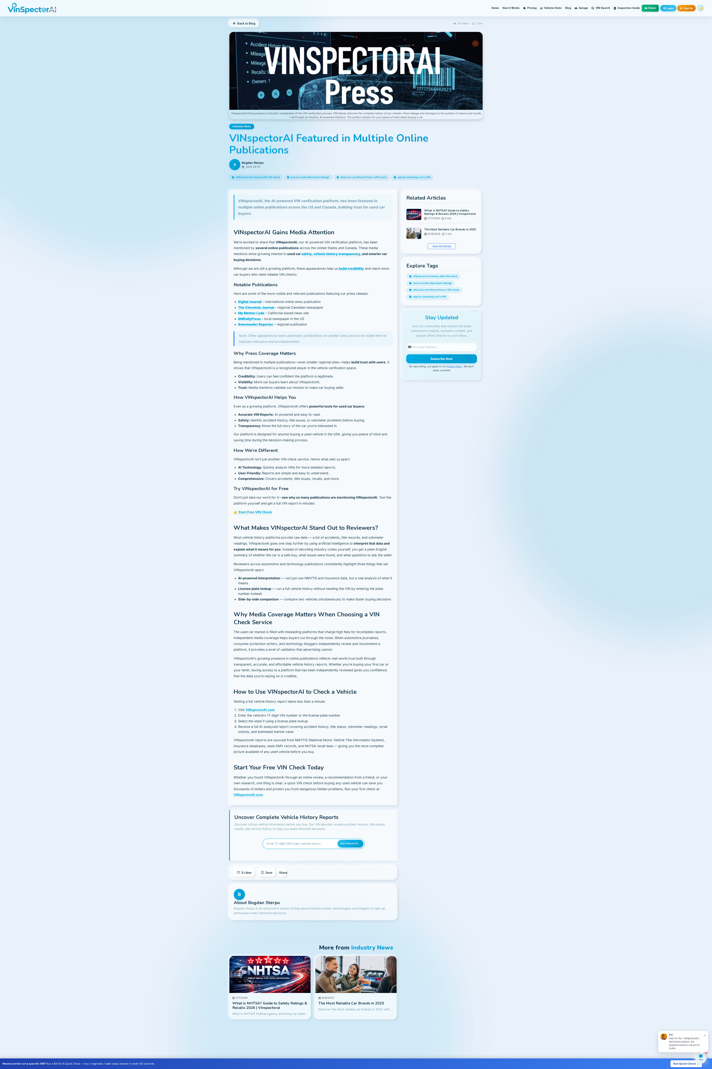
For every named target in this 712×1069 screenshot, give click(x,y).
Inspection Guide (628, 8)
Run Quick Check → (686, 1063)
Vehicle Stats (552, 8)
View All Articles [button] (441, 246)
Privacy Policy (454, 366)
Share (282, 872)
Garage (583, 8)
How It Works (511, 8)
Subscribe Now (442, 359)
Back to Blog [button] (246, 23)
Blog (568, 8)
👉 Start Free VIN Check (253, 512)
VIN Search (602, 8)
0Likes (246, 872)
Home (495, 8)
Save (268, 872)
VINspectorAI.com (260, 710)
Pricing (532, 8)
